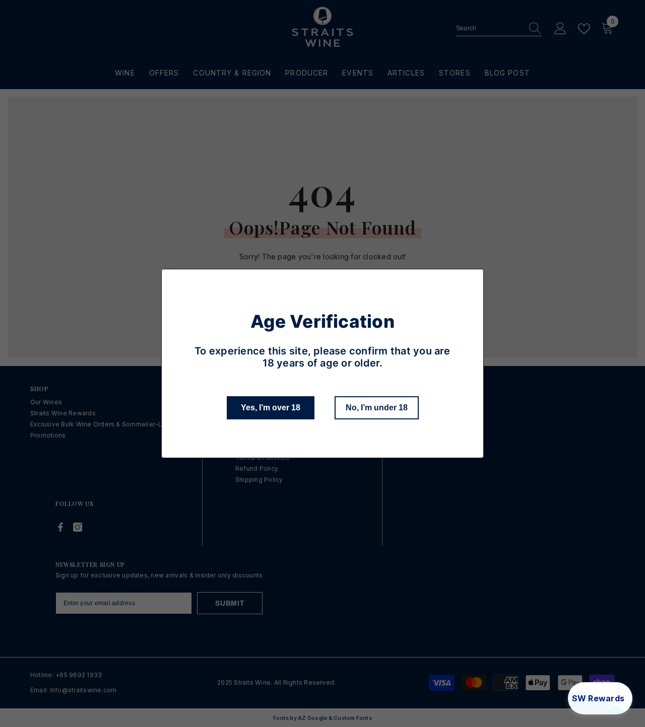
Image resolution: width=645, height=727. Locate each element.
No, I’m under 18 (377, 407)
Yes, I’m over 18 (270, 407)
